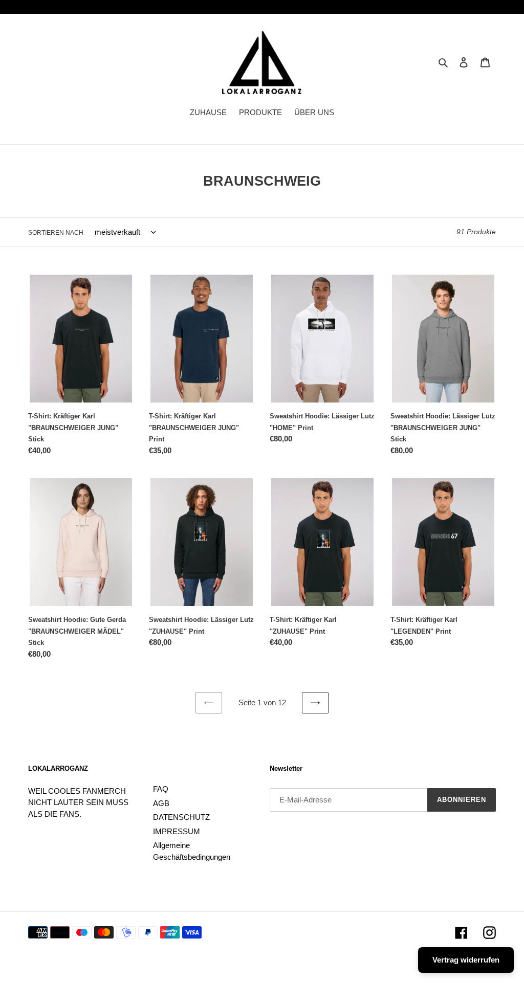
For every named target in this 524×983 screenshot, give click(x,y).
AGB (161, 803)
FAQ (160, 789)
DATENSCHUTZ (181, 817)
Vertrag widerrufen (465, 959)
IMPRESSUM (176, 831)
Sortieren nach (55, 232)
